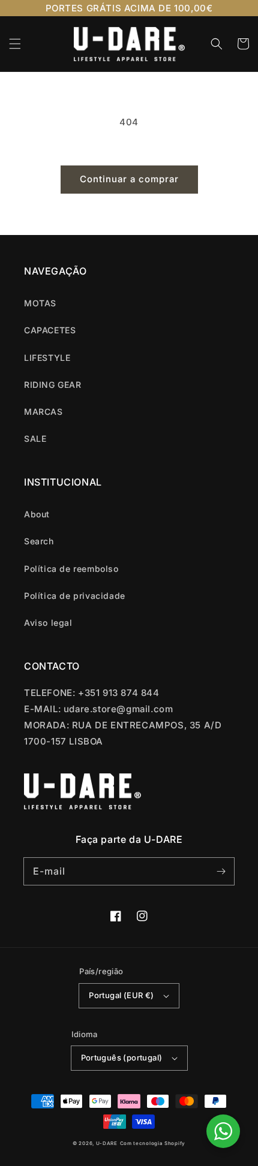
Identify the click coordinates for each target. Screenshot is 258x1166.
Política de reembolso (71, 569)
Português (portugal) (122, 1057)
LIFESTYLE (47, 357)
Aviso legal (48, 622)
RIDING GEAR (53, 384)
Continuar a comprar (129, 179)
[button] (15, 44)
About (37, 514)
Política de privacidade (74, 595)
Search (39, 541)
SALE (35, 438)
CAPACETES (50, 330)
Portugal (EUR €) (121, 995)
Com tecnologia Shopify (152, 1143)
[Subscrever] (221, 871)
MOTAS (40, 303)
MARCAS (43, 411)
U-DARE (107, 1143)
